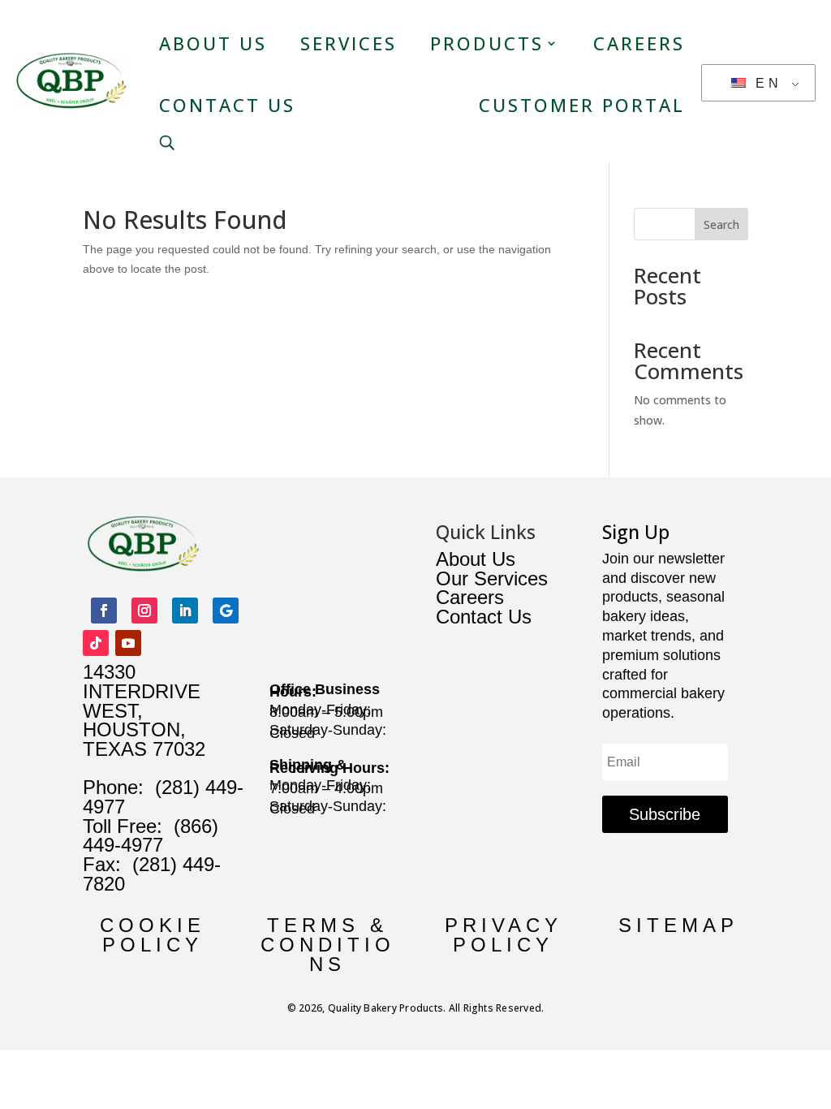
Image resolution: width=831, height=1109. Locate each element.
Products (487, 43)
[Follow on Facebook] (104, 611)
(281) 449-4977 (163, 797)
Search (721, 224)
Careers (639, 43)
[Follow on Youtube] (128, 643)
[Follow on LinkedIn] (185, 611)
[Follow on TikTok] (96, 643)
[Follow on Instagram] (144, 611)
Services (348, 43)
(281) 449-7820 (152, 874)
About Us (213, 43)
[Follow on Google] (226, 611)
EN (765, 83)
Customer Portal (582, 105)
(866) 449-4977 (150, 836)
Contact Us (227, 105)
